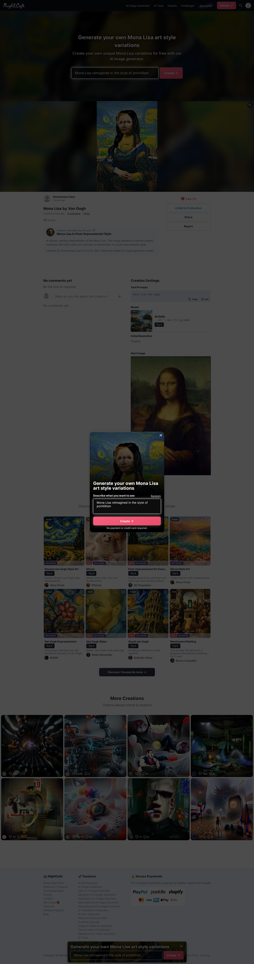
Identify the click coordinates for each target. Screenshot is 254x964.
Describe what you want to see (114, 495)
